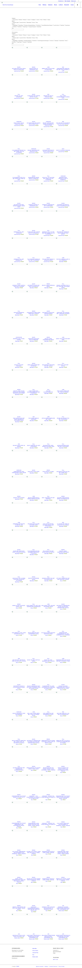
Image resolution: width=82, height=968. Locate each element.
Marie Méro (34, 948)
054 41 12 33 (55, 959)
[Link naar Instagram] (79, 1)
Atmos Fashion (35, 950)
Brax (33, 954)
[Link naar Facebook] (77, 1)
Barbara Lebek (35, 956)
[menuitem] (40, 5)
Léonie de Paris (35, 952)
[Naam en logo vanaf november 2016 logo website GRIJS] (7, 5)
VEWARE (17, 966)
